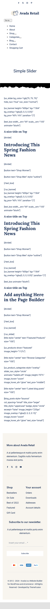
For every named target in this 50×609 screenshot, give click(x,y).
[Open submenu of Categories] (20, 37)
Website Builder (36, 581)
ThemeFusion (35, 587)
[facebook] (7, 467)
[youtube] (21, 467)
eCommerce (28, 584)
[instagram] (16, 467)
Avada (23, 581)
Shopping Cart (16, 48)
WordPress (14, 584)
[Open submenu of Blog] (15, 41)
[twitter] (12, 467)
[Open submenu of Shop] (15, 34)
